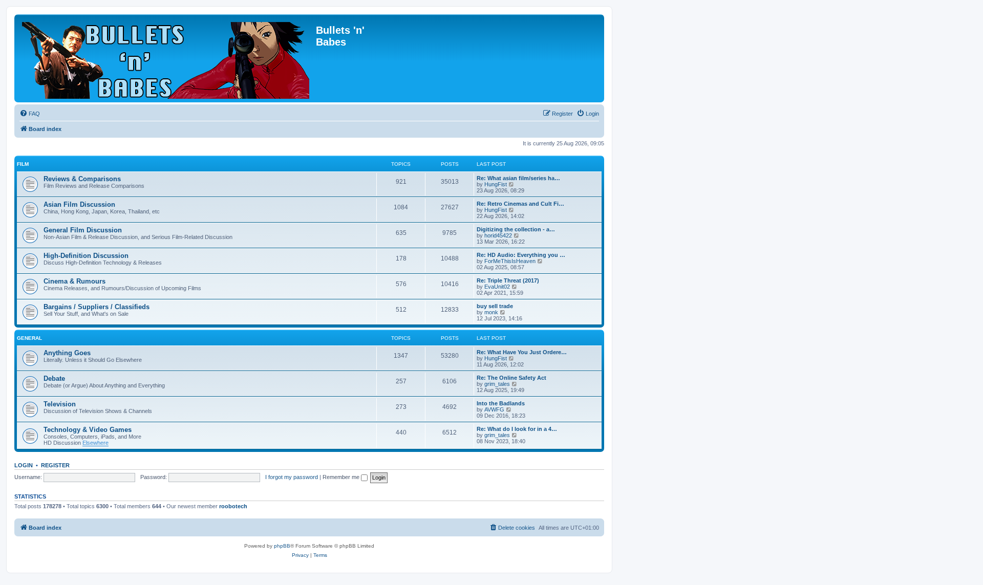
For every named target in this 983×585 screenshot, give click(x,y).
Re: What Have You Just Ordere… (522, 352)
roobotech (233, 506)
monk (491, 312)
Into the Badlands (501, 403)
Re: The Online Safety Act (511, 378)
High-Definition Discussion (86, 255)
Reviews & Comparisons (82, 179)
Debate (54, 378)
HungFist (495, 184)
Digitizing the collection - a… (516, 229)
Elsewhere (95, 443)
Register (55, 465)
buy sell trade (495, 306)
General (29, 338)
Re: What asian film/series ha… (518, 178)
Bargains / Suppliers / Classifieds (96, 307)
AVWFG (494, 409)
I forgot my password (291, 477)
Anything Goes (67, 353)
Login (23, 465)
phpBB (282, 546)
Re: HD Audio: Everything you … (521, 255)
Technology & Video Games (88, 430)
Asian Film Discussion (79, 204)
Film (23, 164)
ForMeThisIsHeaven (510, 261)
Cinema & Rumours (74, 281)
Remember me (342, 477)
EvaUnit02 (497, 287)
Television (60, 404)
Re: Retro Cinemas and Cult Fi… (520, 204)
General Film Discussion (83, 230)
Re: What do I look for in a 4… (517, 429)
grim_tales (497, 384)
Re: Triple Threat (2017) (508, 280)
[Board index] (166, 58)
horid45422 (498, 235)
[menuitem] (29, 113)
